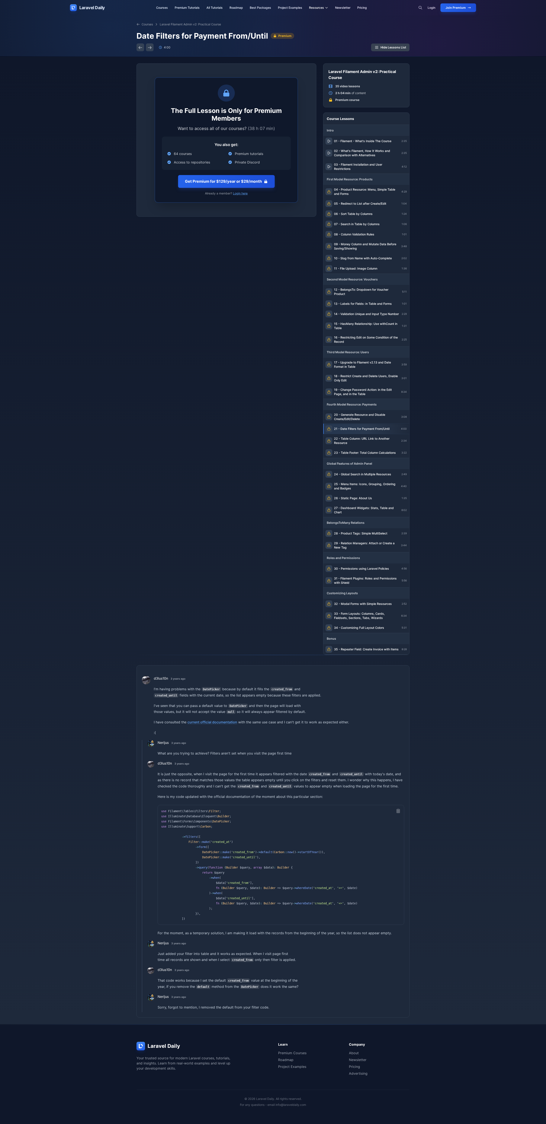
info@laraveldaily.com (291, 1104)
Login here (240, 193)
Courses (162, 7)
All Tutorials (214, 7)
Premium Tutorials (187, 7)
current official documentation (212, 722)
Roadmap (236, 7)
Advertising (358, 1073)
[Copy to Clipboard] (398, 810)
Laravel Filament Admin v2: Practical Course (190, 24)
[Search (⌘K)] (420, 8)
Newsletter (342, 7)
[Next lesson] (150, 47)
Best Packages (260, 7)
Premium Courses (292, 1053)
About (354, 1053)
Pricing (362, 7)
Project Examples (290, 7)
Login (431, 7)
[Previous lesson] (140, 47)
